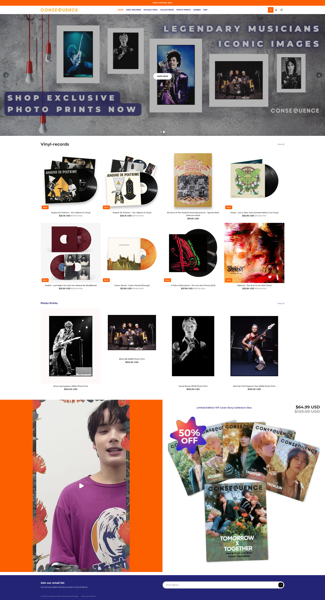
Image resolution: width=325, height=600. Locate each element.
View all (281, 144)
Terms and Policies (88, 596)
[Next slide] (158, 180)
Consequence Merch (54, 596)
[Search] (270, 10)
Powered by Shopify (70, 596)
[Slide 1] (161, 132)
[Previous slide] (105, 180)
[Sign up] (280, 584)
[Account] (276, 10)
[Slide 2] (164, 132)
